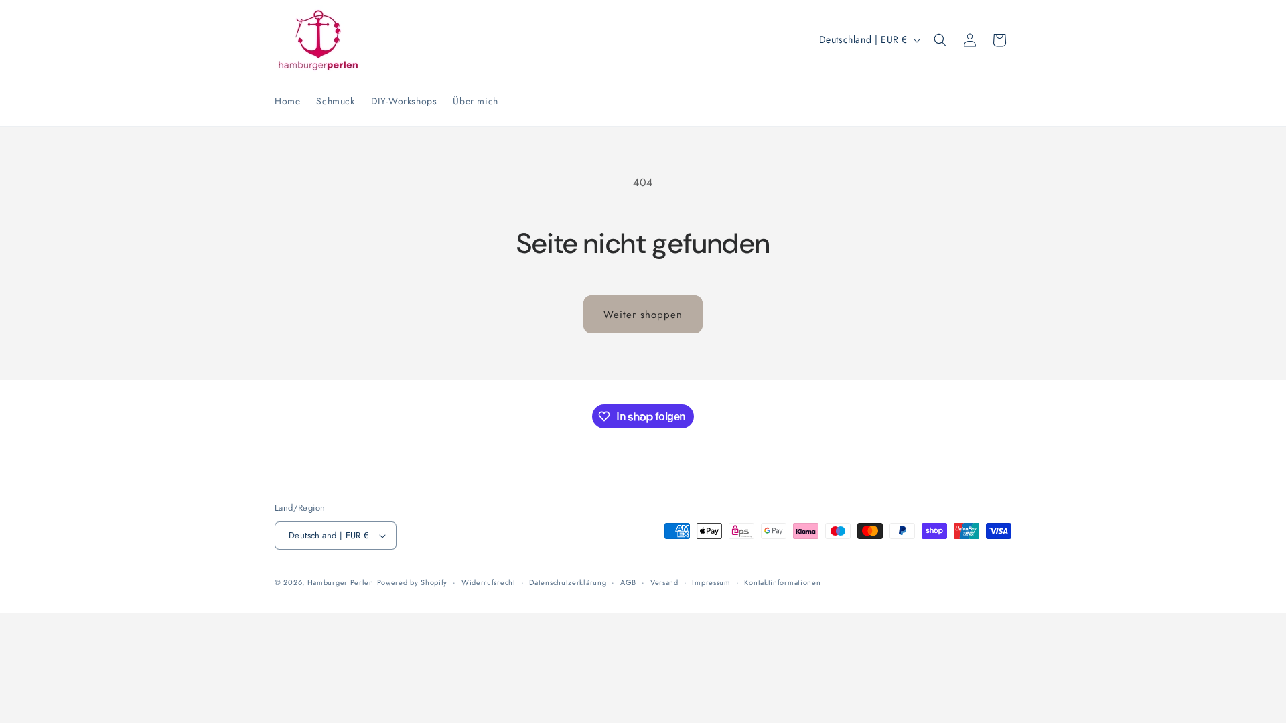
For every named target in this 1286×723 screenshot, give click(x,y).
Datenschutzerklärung (567, 582)
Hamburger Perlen (340, 582)
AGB (628, 582)
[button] (940, 40)
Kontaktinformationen (782, 582)
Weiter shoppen (643, 314)
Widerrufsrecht (488, 582)
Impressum (711, 582)
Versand (664, 582)
